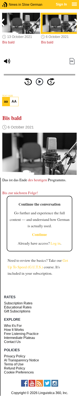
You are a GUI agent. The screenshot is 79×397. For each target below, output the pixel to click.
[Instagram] (54, 383)
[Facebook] (24, 383)
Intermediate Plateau (19, 338)
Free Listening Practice (21, 334)
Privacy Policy (14, 356)
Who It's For (13, 325)
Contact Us (12, 342)
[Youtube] (32, 383)
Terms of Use (14, 364)
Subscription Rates (18, 303)
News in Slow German (11, 4)
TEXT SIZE (7, 96)
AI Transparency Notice (21, 360)
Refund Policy (14, 368)
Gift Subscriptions (17, 311)
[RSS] (39, 383)
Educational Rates (18, 307)
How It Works (14, 330)
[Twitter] (47, 383)
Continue (39, 234)
